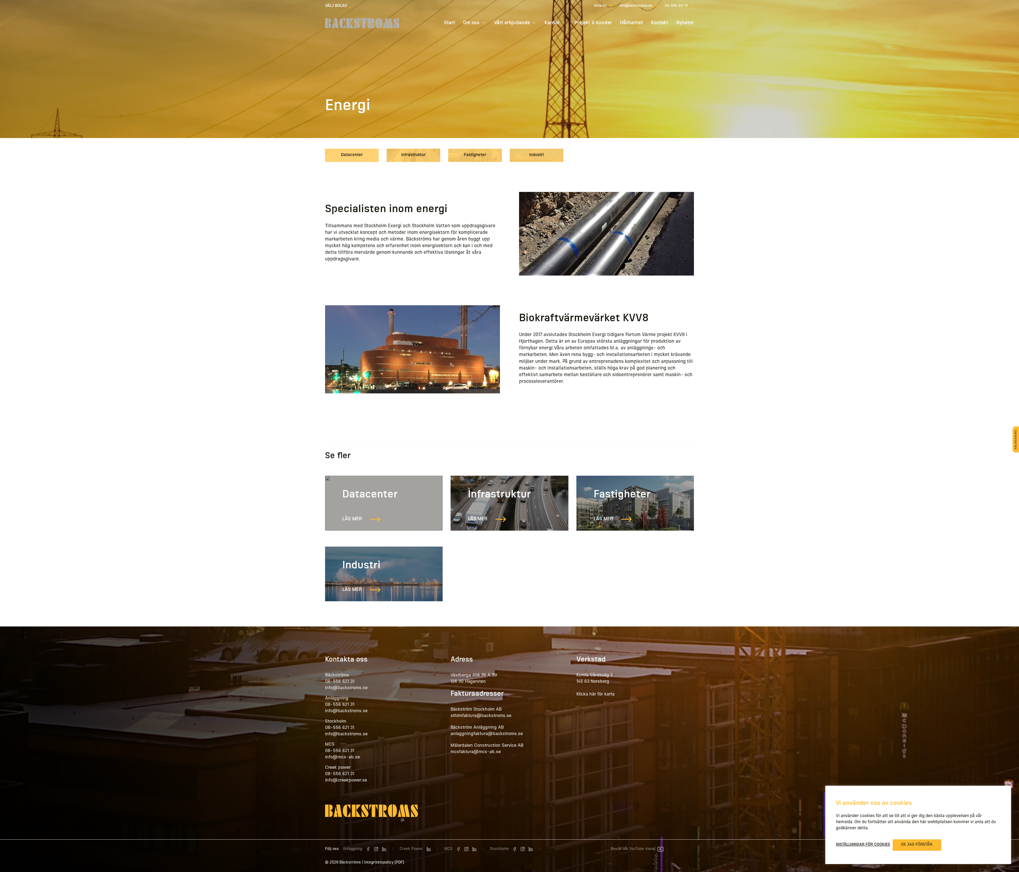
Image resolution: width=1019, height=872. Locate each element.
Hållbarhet (631, 23)
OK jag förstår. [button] (917, 845)
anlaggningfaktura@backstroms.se (487, 734)
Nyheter (685, 23)
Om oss (471, 23)
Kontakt (659, 23)
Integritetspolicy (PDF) (384, 863)
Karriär (552, 23)
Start (449, 23)
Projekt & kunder (593, 23)
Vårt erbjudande (512, 23)
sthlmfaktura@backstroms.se (481, 716)
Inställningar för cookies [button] (863, 845)
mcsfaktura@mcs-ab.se (476, 752)
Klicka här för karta (595, 694)
